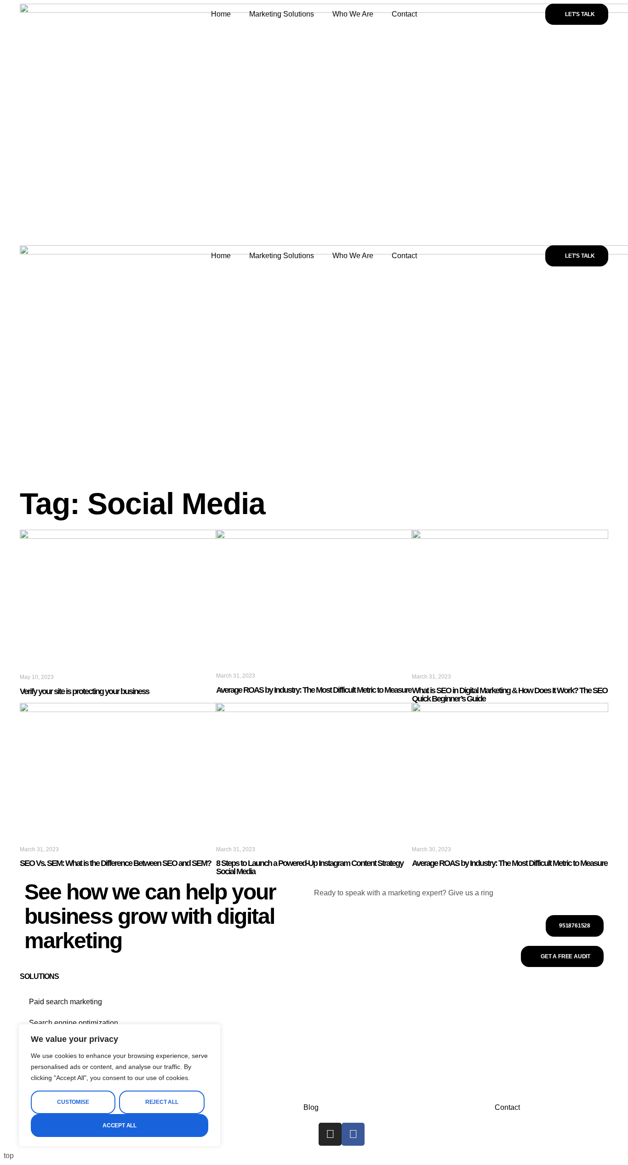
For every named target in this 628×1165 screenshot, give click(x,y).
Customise (73, 1102)
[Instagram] (330, 1134)
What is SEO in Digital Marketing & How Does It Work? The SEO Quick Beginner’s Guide (509, 694)
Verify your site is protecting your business (84, 691)
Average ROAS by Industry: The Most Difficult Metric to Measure (313, 690)
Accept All (120, 1125)
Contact (404, 14)
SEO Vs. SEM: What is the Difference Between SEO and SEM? (115, 863)
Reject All (161, 1102)
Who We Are (352, 14)
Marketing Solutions (281, 14)
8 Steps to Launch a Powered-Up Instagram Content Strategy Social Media (309, 867)
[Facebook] (353, 1134)
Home (221, 14)
